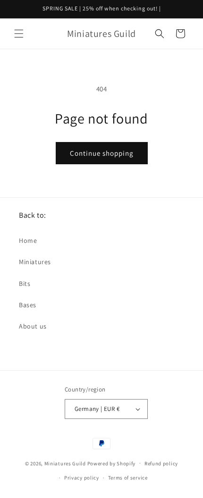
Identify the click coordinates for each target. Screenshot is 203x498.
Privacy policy (81, 477)
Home (28, 240)
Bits (24, 283)
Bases (27, 305)
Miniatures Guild (65, 463)
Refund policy (161, 463)
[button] (18, 33)
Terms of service (128, 477)
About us (33, 326)
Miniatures (35, 262)
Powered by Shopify (111, 463)
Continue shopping (102, 153)
